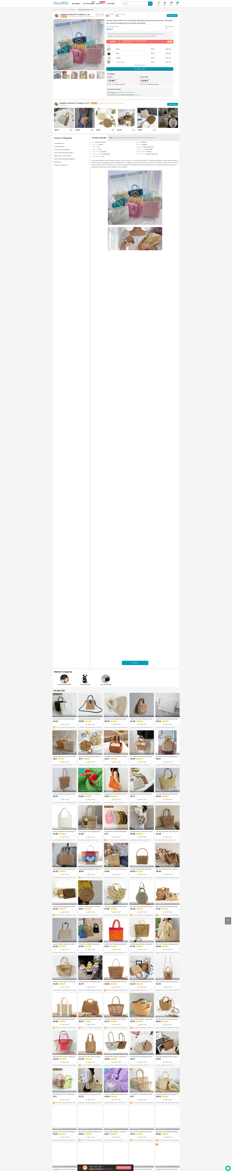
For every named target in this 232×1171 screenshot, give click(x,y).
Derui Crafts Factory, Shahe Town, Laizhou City (64, 728)
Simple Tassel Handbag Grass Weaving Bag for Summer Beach (167, 1169)
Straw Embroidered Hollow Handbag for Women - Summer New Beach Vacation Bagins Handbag (141, 944)
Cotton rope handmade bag (64, 153)
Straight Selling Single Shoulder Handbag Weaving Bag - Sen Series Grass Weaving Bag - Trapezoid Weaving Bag (90, 719)
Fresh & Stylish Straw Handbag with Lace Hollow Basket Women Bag (90, 831)
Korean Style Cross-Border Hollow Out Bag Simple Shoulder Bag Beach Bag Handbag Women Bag (116, 794)
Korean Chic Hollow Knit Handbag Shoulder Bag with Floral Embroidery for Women (116, 1094)
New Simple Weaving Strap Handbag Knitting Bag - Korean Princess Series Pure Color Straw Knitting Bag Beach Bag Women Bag (64, 1019)
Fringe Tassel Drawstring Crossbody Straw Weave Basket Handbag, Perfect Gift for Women (167, 1094)
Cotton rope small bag (62, 150)
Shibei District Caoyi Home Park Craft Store (91, 727)
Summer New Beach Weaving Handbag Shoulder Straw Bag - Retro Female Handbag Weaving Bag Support (64, 794)
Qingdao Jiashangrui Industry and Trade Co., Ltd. (141, 915)
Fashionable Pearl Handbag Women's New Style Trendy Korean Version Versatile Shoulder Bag (90, 981)
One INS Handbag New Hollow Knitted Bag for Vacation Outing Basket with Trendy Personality (116, 1019)
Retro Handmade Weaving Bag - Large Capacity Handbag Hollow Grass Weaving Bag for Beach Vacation (90, 1019)
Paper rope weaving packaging (65, 159)
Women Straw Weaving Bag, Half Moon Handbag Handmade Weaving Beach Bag (141, 1057)
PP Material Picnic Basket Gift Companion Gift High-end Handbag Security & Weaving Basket (116, 756)
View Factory (172, 15)
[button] (102, 45)
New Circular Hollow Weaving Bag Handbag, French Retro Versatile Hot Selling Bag (90, 756)
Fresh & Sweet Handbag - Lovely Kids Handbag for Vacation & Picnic (116, 1132)
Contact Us (137, 95)
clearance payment (61, 165)
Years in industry (120, 14)
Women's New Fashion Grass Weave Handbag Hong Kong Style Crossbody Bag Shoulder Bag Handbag (167, 1019)
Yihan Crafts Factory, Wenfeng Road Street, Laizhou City (116, 728)
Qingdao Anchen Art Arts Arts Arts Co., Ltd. (141, 727)
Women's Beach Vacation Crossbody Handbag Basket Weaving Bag (64, 1057)
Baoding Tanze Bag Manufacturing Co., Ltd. (91, 990)
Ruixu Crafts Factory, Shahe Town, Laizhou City (115, 765)
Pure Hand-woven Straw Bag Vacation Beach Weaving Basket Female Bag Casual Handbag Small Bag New (141, 981)
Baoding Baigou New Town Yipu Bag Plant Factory (89, 1140)
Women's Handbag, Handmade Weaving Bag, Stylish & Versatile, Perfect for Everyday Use (90, 906)
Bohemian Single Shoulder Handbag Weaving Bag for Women (167, 1132)
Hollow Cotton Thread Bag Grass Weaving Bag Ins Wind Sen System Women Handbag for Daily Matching (141, 719)
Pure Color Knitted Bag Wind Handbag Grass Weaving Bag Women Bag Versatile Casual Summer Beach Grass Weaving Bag (167, 794)
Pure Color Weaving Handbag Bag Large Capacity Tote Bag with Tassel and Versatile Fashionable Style (167, 944)
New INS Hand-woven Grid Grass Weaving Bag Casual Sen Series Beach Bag (64, 1169)
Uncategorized (59, 143)
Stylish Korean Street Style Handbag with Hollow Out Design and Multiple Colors (116, 944)
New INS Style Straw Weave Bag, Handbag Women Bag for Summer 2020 (64, 869)
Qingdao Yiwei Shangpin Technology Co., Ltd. (64, 1140)
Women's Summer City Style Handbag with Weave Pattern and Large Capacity (64, 1132)
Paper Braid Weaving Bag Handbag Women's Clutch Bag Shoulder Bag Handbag (64, 906)
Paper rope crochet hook (63, 156)
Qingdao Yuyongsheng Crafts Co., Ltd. (64, 1028)
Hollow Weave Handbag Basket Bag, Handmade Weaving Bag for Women (64, 719)
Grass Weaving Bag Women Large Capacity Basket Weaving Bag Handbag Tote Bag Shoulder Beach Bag (167, 869)
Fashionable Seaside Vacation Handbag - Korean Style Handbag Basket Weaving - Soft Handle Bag (64, 756)
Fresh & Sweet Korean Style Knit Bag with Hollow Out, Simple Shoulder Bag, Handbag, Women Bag (64, 831)
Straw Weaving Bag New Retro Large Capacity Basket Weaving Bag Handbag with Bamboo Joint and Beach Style (167, 1057)
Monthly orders (110, 14)
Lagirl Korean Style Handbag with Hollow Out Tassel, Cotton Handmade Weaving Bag (167, 719)
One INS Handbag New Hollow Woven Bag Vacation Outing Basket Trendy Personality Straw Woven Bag (116, 981)
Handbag (58, 162)
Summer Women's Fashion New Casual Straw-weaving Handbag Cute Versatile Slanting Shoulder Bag (141, 831)
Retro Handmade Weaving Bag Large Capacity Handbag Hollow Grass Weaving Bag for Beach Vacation (167, 906)
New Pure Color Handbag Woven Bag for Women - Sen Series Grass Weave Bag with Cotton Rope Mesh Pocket (116, 719)
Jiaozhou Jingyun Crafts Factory (139, 802)
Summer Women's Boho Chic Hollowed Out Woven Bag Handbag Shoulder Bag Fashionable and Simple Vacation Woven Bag (64, 981)
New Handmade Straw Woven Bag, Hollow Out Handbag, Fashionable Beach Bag (167, 831)
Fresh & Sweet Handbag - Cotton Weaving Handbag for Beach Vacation (141, 1019)
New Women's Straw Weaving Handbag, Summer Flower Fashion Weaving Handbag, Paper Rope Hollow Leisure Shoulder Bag (141, 756)
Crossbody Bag (60, 146)
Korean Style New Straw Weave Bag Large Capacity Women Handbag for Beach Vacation (141, 1169)
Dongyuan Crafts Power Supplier (116, 840)
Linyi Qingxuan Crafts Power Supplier (141, 1028)
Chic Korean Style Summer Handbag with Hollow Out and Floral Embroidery (90, 794)
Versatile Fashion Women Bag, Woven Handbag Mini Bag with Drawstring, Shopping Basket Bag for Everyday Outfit (141, 869)
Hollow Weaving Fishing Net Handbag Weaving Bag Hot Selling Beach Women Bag (141, 794)
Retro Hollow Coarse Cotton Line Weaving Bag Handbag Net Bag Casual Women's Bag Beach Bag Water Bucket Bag (90, 1057)
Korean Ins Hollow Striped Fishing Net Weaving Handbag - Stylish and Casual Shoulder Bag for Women (116, 869)
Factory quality (99, 14)
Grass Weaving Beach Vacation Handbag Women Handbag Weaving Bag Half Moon (116, 906)
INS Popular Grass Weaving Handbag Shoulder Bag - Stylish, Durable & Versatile (141, 906)
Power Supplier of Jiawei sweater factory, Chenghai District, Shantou (115, 803)
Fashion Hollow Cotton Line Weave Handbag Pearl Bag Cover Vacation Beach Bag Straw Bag (116, 1057)
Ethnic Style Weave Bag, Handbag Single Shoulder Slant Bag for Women (90, 1132)
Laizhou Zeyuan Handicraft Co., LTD (166, 727)
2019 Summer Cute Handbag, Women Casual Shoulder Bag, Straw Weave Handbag (167, 756)
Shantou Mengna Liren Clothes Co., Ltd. (90, 802)
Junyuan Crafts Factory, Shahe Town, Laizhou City (167, 765)
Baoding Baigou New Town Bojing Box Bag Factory (167, 878)
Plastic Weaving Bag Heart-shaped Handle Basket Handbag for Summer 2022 (90, 869)
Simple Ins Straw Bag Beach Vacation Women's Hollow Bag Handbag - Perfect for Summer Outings (64, 944)
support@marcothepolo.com (125, 92)
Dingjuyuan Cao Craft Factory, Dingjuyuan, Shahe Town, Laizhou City (167, 990)
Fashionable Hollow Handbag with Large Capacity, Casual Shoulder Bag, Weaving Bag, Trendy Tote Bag (90, 1094)
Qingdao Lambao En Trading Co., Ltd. (89, 765)
